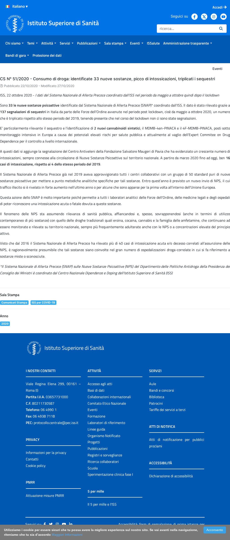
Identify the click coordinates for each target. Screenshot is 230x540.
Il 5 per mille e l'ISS (102, 504)
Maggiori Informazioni (67, 534)
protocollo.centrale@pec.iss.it (56, 422)
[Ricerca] (221, 28)
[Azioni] (7, 6)
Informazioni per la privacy (46, 452)
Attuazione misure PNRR (45, 495)
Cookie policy (36, 465)
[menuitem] (14, 43)
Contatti (32, 459)
